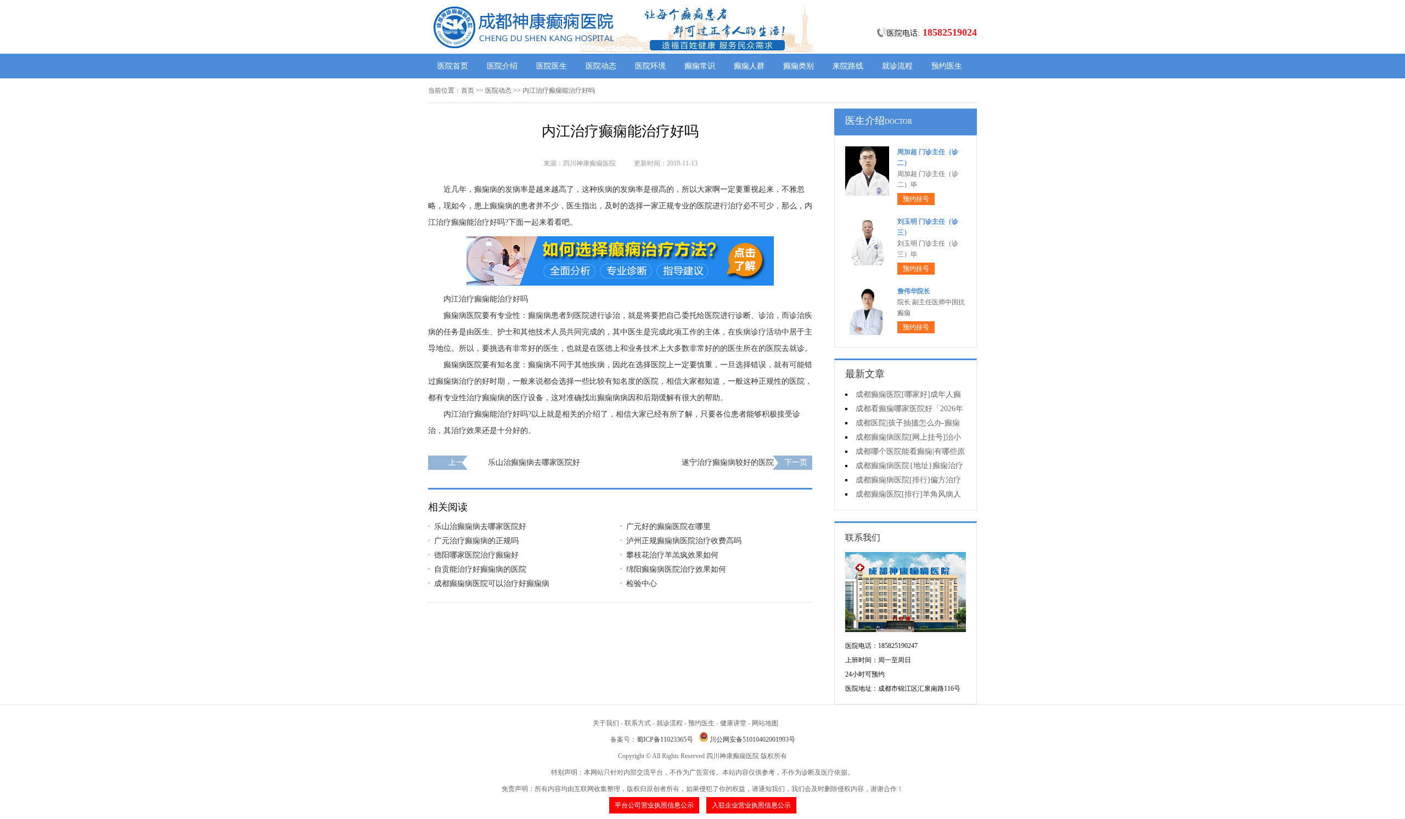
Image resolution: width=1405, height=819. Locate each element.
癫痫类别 (798, 66)
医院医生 (551, 66)
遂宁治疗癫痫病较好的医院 (728, 462)
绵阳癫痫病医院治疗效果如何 (676, 569)
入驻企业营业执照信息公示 (751, 805)
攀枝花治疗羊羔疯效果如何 (672, 555)
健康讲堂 (733, 723)
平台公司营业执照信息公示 (654, 805)
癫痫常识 (699, 66)
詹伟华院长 (913, 291)
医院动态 (601, 66)
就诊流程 (897, 66)
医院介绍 (502, 66)
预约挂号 (916, 199)
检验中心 (641, 583)
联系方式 (638, 723)
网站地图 (765, 723)
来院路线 (848, 66)
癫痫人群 (749, 66)
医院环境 (650, 66)
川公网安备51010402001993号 (752, 739)
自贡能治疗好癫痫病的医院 (480, 569)
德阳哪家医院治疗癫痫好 (476, 555)
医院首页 (452, 66)
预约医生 (946, 66)
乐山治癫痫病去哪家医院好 (534, 462)
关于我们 (606, 723)
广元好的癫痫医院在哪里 (668, 526)
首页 (467, 90)
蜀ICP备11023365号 (665, 739)
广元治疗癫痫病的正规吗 (476, 541)
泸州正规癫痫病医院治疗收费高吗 (683, 541)
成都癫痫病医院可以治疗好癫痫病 (491, 583)
